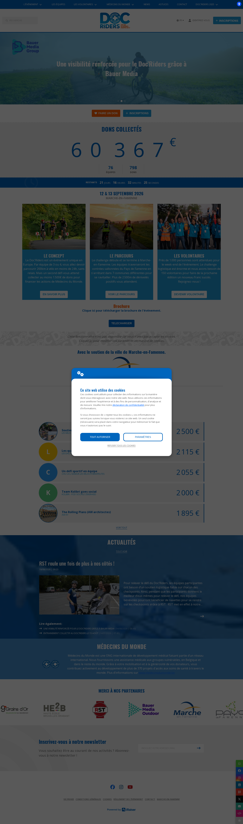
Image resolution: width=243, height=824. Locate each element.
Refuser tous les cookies (121, 445)
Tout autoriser (100, 437)
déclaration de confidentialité (128, 405)
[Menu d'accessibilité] (239, 4)
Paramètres (143, 437)
